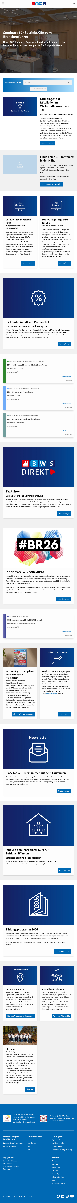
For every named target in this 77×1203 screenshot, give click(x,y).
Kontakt (54, 1161)
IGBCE (54, 1180)
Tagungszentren (8, 1158)
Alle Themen (32, 1143)
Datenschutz (17, 1196)
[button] (47, 82)
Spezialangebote (57, 1137)
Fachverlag (55, 1174)
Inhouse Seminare (58, 1153)
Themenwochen (57, 1146)
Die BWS (55, 1164)
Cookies (31, 1196)
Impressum (7, 1196)
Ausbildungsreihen (58, 1143)
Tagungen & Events (58, 1140)
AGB (25, 1196)
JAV (29, 1146)
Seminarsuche (32, 1140)
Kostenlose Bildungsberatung (62, 1150)
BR (28, 1153)
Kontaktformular (52, 694)
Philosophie (56, 1167)
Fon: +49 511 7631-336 (59, 1183)
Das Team (55, 1171)
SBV (29, 1150)
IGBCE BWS (55, 1158)
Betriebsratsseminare (35, 1137)
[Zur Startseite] (39, 3)
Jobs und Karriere (58, 1177)
